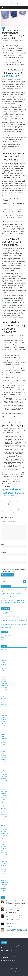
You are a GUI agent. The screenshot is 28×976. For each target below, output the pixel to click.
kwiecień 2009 (4, 846)
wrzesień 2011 (4, 799)
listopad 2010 (4, 816)
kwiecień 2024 (4, 668)
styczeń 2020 (4, 730)
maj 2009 (3, 844)
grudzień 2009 (4, 831)
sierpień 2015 (4, 780)
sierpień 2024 (4, 660)
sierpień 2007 (4, 884)
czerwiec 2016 (4, 768)
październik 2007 (4, 882)
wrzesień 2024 (4, 658)
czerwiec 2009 (4, 842)
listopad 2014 (4, 791)
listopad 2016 (4, 757)
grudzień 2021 (4, 681)
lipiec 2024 (3, 662)
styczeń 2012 (4, 795)
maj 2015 (3, 783)
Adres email (4, 552)
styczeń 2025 (4, 649)
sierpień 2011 (4, 802)
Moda (14, 2)
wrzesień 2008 (4, 859)
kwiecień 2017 (4, 747)
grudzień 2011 (4, 797)
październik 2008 (4, 857)
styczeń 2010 (4, 829)
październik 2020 (4, 711)
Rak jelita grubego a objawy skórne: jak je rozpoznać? (12, 600)
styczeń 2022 (4, 679)
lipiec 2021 (3, 692)
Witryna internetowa (6, 560)
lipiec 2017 (3, 740)
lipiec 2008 (3, 863)
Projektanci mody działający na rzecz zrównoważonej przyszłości (14, 491)
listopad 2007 (4, 880)
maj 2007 (3, 890)
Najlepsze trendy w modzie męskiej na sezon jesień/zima (14, 494)
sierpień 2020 (4, 715)
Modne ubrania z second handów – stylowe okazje (12, 503)
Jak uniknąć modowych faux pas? (12, 489)
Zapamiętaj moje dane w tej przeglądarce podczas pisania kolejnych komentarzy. (13, 570)
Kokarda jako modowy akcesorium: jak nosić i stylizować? (13, 624)
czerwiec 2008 (4, 865)
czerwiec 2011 (4, 804)
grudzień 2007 (4, 878)
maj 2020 (3, 721)
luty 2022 (3, 677)
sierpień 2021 (4, 689)
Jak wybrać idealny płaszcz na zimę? (13, 488)
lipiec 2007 (3, 886)
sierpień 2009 (4, 838)
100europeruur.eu (15, 40)
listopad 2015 (4, 776)
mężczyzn (12, 75)
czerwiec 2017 (4, 742)
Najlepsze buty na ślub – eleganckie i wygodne (16, 929)
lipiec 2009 (3, 840)
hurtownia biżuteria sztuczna (7, 950)
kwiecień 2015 (4, 785)
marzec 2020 (4, 725)
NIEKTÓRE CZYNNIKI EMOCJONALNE (9, 953)
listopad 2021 (4, 683)
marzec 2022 (4, 675)
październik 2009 (4, 833)
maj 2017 (3, 744)
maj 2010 (3, 823)
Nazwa (3, 544)
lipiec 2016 (3, 766)
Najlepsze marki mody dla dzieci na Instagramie (11, 627)
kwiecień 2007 (4, 893)
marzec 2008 (4, 871)
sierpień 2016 (4, 763)
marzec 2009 (4, 848)
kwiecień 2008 (4, 869)
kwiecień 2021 (4, 698)
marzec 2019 (4, 732)
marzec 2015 (4, 787)
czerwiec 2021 (4, 694)
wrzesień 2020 (4, 713)
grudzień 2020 (4, 706)
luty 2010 (3, 827)
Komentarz (4, 524)
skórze (23, 83)
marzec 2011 (4, 810)
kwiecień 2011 (4, 808)
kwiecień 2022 (4, 673)
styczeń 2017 (4, 753)
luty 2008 (3, 873)
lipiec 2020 (3, 717)
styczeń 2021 (4, 704)
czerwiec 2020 (4, 719)
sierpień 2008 (4, 861)
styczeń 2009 (4, 852)
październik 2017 (4, 734)
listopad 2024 (4, 653)
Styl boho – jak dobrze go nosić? (8, 960)
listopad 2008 (4, 854)
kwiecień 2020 (4, 723)
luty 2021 (3, 702)
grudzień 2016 (4, 755)
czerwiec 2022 (4, 670)
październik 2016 (4, 759)
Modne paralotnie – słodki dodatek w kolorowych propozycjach (12, 511)
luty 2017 (3, 751)
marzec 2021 (4, 700)
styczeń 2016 (4, 774)
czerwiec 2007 (4, 888)
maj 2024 (3, 666)
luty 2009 (3, 850)
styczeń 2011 (4, 814)
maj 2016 (3, 770)
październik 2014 (4, 793)
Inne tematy (3, 637)
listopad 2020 (4, 708)
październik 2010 (4, 818)
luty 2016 (3, 772)
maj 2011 (3, 806)
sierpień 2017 (4, 738)
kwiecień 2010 (4, 825)
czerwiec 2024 (4, 664)
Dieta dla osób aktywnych (6, 635)
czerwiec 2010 (4, 821)
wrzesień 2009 (4, 835)
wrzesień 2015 (4, 778)
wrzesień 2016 (4, 761)
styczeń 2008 (4, 876)
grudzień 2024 (4, 651)
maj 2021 (3, 696)
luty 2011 (3, 812)
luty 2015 (3, 789)
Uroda (2, 641)
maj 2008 (3, 867)
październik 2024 (4, 656)
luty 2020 (3, 728)
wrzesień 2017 (4, 736)
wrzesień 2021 (4, 687)
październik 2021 (4, 685)
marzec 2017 (4, 749)
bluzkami (10, 302)
